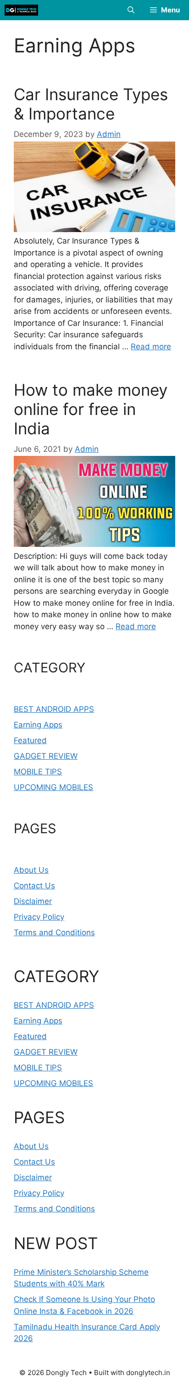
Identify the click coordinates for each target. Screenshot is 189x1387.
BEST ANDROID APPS (54, 709)
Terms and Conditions (54, 932)
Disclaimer (33, 901)
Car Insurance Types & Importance (91, 104)
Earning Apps (38, 724)
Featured (30, 740)
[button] (131, 10)
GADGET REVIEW (46, 756)
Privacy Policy (39, 916)
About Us (31, 870)
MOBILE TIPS (38, 771)
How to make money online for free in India (90, 409)
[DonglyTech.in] (21, 10)
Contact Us (34, 885)
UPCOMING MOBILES (53, 787)
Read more (151, 346)
